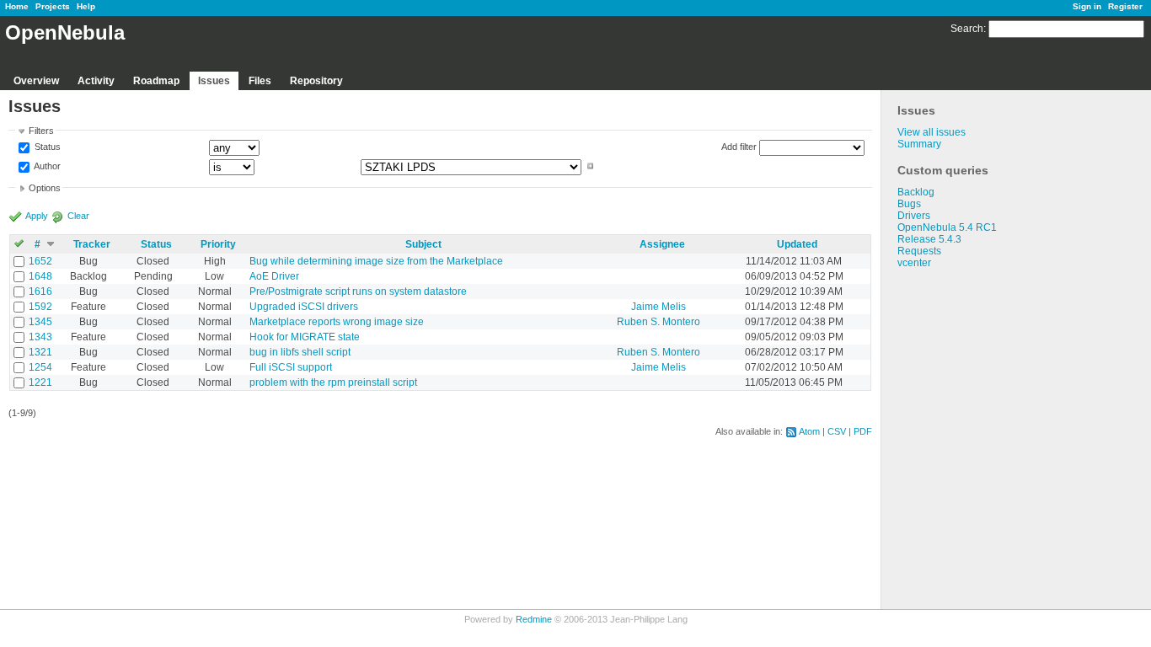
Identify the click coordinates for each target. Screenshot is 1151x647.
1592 (40, 307)
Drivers (913, 216)
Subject (423, 244)
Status (46, 147)
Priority (218, 244)
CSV (836, 431)
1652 (40, 261)
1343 (40, 337)
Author (46, 166)
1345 (40, 322)
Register (1125, 6)
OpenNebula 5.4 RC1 (947, 227)
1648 (40, 276)
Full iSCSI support (290, 367)
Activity (96, 81)
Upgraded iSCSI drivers (303, 307)
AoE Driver (274, 276)
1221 (40, 382)
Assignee (662, 244)
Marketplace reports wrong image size (336, 322)
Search (966, 29)
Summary (919, 144)
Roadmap (156, 81)
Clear (78, 216)
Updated (797, 244)
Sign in (1087, 6)
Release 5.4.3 (929, 239)
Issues (214, 81)
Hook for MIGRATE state (304, 337)
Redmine (534, 619)
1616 (40, 291)
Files (260, 81)
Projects (52, 6)
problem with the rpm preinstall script (333, 382)
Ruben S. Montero (658, 322)
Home (17, 6)
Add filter (739, 147)
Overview (36, 81)
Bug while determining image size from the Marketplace (376, 261)
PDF (863, 431)
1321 (40, 352)
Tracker (91, 244)
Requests (919, 251)
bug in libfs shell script (300, 352)
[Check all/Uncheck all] (19, 244)
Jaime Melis (658, 307)
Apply (36, 216)
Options (45, 188)
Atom (809, 431)
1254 (40, 367)
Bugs (909, 204)
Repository (316, 81)
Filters (41, 131)
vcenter (914, 263)
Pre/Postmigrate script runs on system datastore (358, 291)
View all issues (931, 132)
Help (86, 6)
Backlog (915, 192)
